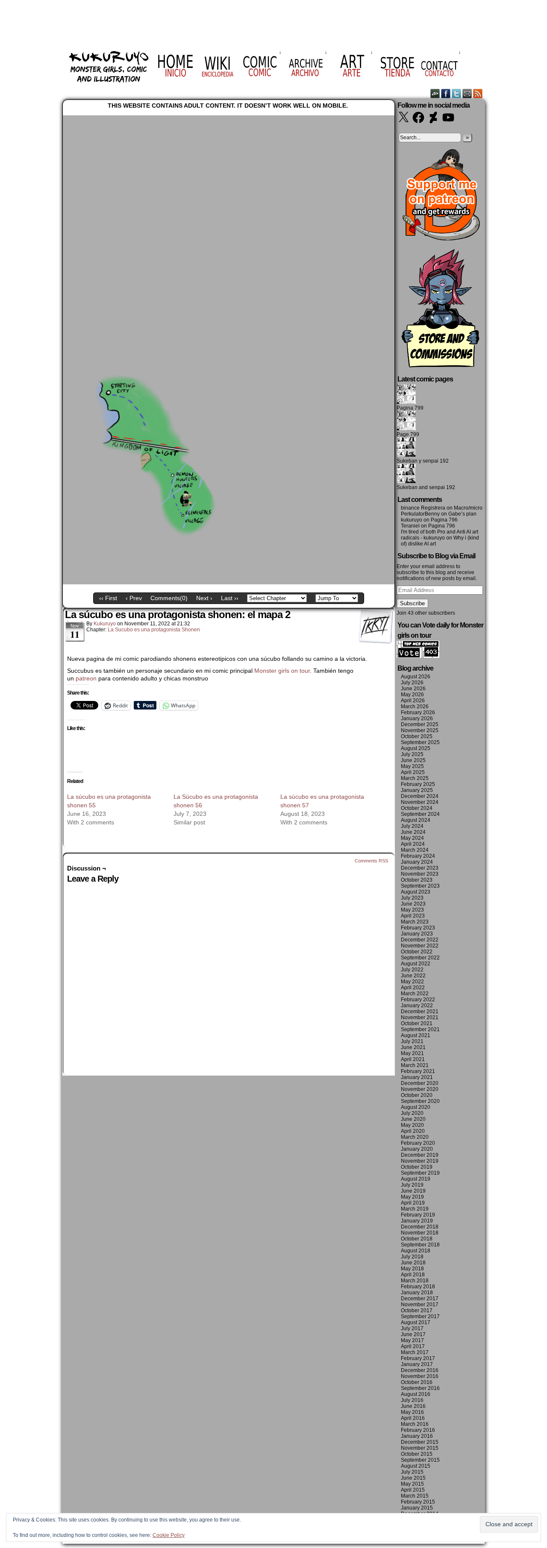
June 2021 (413, 1047)
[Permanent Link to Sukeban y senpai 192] (406, 455)
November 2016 (419, 1376)
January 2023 (417, 934)
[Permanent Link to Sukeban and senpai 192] (406, 481)
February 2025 (418, 784)
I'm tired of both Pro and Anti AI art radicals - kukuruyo (439, 535)
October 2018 (416, 1239)
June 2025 (413, 760)
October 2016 (416, 1382)
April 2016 (413, 1418)
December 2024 (419, 796)
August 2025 (415, 748)
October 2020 (416, 1095)
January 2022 (417, 1006)
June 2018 (413, 1263)
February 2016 (418, 1430)
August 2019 (415, 1179)
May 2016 (412, 1412)
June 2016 (413, 1406)
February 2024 (418, 856)
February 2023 (418, 928)
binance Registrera (423, 508)
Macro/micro (468, 508)
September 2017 (420, 1316)
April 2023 (413, 916)
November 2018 (419, 1233)
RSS (478, 93)
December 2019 (419, 1155)
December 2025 (419, 724)
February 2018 (418, 1287)
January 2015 (417, 1508)
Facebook (446, 93)
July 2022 (412, 970)
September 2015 (420, 1460)
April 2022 (413, 988)
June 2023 (413, 904)
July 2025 (412, 754)
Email (467, 93)
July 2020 (412, 1113)
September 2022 (420, 958)
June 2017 (413, 1334)
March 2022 (415, 994)
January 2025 (417, 790)
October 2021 (416, 1023)
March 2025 (415, 778)
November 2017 (419, 1305)
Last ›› (229, 598)
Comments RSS (371, 860)
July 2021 (412, 1041)
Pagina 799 (410, 408)
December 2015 (419, 1442)
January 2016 (417, 1436)
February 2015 (418, 1502)
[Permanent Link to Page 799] (406, 428)
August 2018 (415, 1251)
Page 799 (408, 434)
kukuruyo (105, 624)
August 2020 (415, 1107)
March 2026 (415, 707)
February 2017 (418, 1358)
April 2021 (413, 1059)
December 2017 (419, 1299)
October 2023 (416, 880)
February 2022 (418, 1000)
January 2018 (417, 1293)
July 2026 (412, 683)
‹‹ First (108, 598)
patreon (86, 678)
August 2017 (415, 1322)
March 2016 (415, 1424)
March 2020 (415, 1137)
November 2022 (419, 946)
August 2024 (415, 820)
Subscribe (412, 603)
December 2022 (419, 940)
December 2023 (419, 868)
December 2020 (419, 1083)
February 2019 (418, 1215)
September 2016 (420, 1388)
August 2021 (415, 1035)
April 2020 (413, 1131)
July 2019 (412, 1185)
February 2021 (418, 1071)
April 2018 (413, 1275)
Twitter (456, 93)
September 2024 (420, 814)
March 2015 (415, 1496)
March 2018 (415, 1281)
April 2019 (413, 1203)
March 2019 (415, 1209)
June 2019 (413, 1191)
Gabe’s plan (462, 514)
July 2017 (412, 1328)
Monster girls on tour (282, 670)
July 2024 (412, 826)
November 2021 (419, 1017)
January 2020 (417, 1149)
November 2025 (419, 730)
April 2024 (413, 844)
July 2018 (412, 1257)
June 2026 (413, 689)
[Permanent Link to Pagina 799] (406, 402)
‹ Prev (134, 598)
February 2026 (418, 712)
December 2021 (419, 1011)
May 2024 (412, 838)
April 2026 (413, 701)
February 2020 (418, 1143)
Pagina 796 (444, 520)
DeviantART (435, 93)
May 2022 (412, 982)
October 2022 (416, 952)
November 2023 (419, 874)
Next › (204, 598)
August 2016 (415, 1394)
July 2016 (412, 1400)
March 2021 (415, 1065)
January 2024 (417, 862)
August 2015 (415, 1466)
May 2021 (412, 1053)
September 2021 (420, 1029)
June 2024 (413, 832)
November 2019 (419, 1161)
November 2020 (419, 1089)
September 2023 (420, 886)
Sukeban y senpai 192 (423, 461)
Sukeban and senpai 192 (426, 487)
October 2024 (416, 808)
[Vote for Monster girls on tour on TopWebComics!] (418, 656)
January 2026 (417, 718)
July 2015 (412, 1472)
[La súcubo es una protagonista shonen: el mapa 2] (228, 582)
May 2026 (412, 695)
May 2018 (412, 1269)
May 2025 (412, 766)
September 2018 (420, 1245)
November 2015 (419, 1448)
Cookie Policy (169, 1535)
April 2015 (413, 1490)
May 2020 (412, 1125)
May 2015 (412, 1484)
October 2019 (416, 1167)
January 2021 (417, 1077)
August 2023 (415, 892)
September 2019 (420, 1173)
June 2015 (413, 1478)
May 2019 (412, 1197)
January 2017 (417, 1364)
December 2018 (419, 1227)
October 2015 (416, 1454)
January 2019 (417, 1221)
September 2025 (420, 742)
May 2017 (412, 1340)
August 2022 (415, 964)
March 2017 (415, 1352)
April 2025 (413, 772)
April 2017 (413, 1346)
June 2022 (413, 976)
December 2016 (419, 1370)
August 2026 (415, 677)
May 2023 (412, 910)
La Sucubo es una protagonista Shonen (154, 630)
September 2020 (420, 1101)
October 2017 (416, 1310)
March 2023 (415, 922)
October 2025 (416, 736)
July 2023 (412, 898)
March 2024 (415, 850)
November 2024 (419, 802)
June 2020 (413, 1119)
